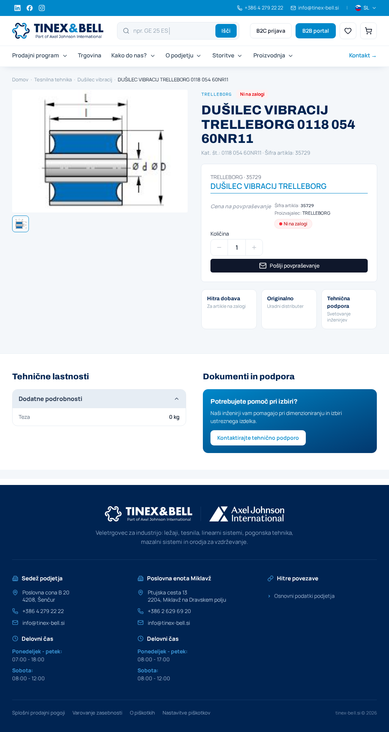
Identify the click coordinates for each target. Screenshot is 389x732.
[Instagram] (41, 8)
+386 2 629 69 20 (169, 611)
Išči (226, 30)
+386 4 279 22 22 (43, 611)
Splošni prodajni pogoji (38, 712)
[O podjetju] (197, 56)
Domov (20, 79)
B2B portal (315, 30)
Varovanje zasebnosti (97, 712)
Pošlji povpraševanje (294, 265)
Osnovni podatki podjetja (301, 595)
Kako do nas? (129, 55)
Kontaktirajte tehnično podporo (258, 437)
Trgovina (89, 55)
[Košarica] (368, 30)
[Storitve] (239, 56)
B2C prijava (270, 30)
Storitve (223, 55)
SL (366, 7)
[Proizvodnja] (289, 56)
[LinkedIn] (17, 8)
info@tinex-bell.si (43, 622)
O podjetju (179, 55)
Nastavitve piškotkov (186, 712)
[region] (100, 151)
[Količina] (219, 247)
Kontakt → (363, 55)
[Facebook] (29, 8)
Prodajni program (35, 55)
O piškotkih (142, 712)
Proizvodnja (269, 55)
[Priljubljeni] (348, 30)
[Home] (57, 31)
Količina (219, 233)
